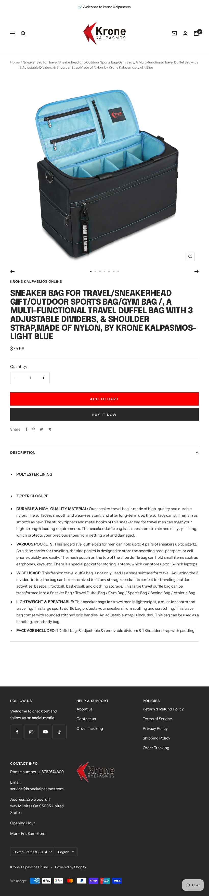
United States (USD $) (30, 852)
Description (22, 452)
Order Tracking (89, 728)
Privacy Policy (155, 728)
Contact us (86, 718)
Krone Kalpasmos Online (36, 281)
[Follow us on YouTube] (45, 732)
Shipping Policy (156, 738)
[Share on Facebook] (26, 429)
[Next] (196, 271)
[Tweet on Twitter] (41, 429)
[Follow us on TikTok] (59, 732)
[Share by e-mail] (49, 429)
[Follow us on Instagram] (31, 732)
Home (15, 62)
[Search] (23, 33)
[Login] (185, 33)
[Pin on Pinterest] (33, 429)
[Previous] (12, 271)
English (63, 852)
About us (84, 709)
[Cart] (196, 33)
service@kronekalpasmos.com (37, 788)
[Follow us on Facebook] (17, 732)
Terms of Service (157, 718)
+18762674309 (50, 771)
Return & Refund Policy (163, 709)
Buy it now (104, 415)
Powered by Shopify (70, 867)
